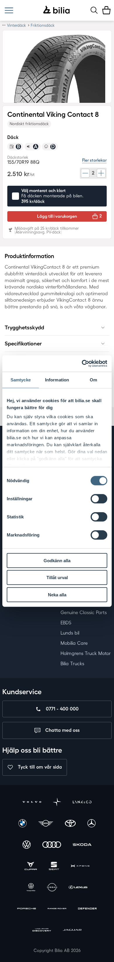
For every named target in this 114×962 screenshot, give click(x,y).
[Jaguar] (72, 931)
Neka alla (57, 594)
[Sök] (94, 10)
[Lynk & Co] (82, 803)
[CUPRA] (31, 867)
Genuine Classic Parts (84, 612)
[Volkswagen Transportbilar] (31, 888)
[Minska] (85, 173)
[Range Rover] (57, 909)
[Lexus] (78, 888)
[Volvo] (32, 803)
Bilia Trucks (72, 663)
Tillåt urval (57, 577)
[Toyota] (70, 824)
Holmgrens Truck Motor (86, 653)
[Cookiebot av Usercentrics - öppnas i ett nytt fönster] (82, 363)
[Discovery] (41, 931)
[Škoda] (82, 845)
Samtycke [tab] (21, 379)
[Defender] (87, 909)
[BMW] (22, 824)
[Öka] (101, 173)
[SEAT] (54, 867)
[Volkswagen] (27, 845)
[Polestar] (57, 803)
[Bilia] (56, 10)
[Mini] (45, 824)
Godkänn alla (57, 560)
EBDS (66, 622)
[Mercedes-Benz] (91, 824)
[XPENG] (80, 867)
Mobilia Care (74, 643)
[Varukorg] (106, 10)
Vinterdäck (16, 25)
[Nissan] (52, 888)
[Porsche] (26, 909)
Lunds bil (70, 633)
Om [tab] (93, 379)
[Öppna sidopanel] (8, 10)
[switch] (99, 498)
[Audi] (51, 845)
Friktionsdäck (43, 25)
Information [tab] (57, 379)
